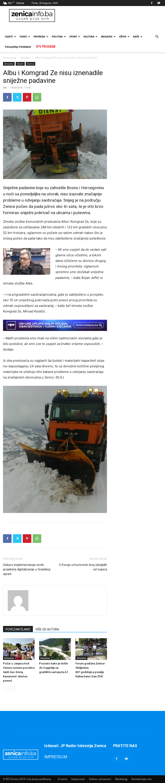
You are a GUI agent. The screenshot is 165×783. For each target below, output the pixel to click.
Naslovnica (9, 57)
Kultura (89, 36)
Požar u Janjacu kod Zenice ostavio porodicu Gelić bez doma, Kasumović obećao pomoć (19, 672)
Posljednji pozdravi (18, 46)
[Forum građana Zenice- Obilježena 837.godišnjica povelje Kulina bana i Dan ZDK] (91, 649)
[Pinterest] (27, 97)
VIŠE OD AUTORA (47, 629)
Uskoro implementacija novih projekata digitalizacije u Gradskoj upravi (26, 569)
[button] (157, 37)
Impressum (78, 779)
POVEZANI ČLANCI (18, 629)
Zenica (30, 63)
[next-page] (12, 689)
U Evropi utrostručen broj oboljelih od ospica (83, 567)
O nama (62, 779)
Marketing (121, 779)
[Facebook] (151, 3)
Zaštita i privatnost (100, 779)
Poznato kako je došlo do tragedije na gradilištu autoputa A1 (53, 668)
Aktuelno (25, 57)
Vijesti (9, 36)
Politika (57, 36)
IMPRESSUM (55, 756)
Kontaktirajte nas (141, 779)
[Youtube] (159, 3)
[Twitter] (17, 97)
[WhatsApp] (37, 97)
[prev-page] (5, 689)
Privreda (39, 36)
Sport (73, 36)
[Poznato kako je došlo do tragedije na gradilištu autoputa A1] (55, 649)
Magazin (106, 36)
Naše (136, 36)
